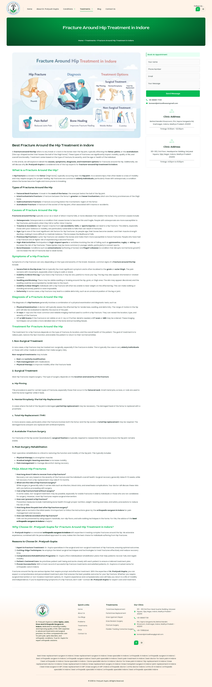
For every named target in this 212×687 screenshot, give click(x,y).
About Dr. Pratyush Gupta (48, 9)
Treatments (85, 9)
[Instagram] (203, 9)
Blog (99, 9)
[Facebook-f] (198, 9)
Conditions (68, 9)
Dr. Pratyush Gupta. (101, 681)
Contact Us (110, 9)
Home (29, 9)
